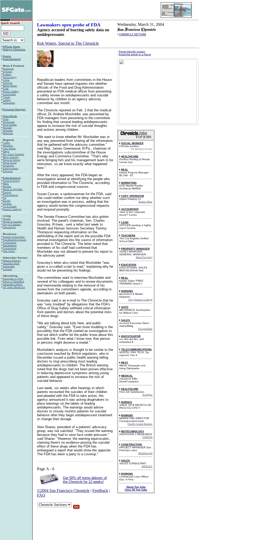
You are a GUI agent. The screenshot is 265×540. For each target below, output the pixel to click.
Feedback (100, 490)
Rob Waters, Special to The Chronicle (68, 43)
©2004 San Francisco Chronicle (63, 490)
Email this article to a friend (135, 54)
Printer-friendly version (132, 51)
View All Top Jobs (136, 489)
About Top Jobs (136, 486)
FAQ (41, 495)
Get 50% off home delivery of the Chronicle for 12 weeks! (85, 480)
